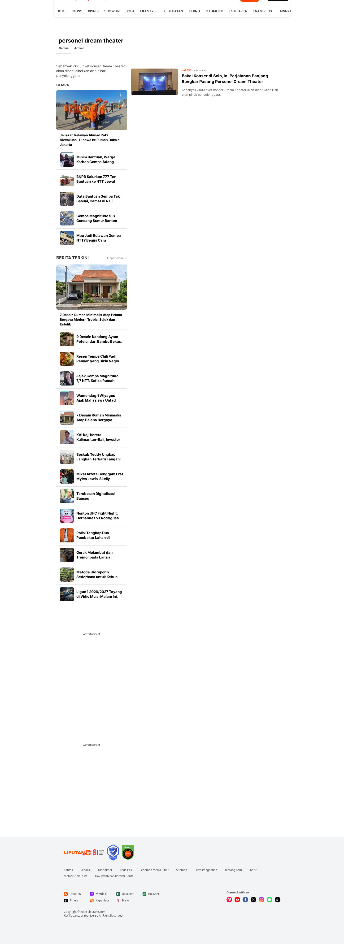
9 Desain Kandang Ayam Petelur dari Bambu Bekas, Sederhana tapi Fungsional (99, 341)
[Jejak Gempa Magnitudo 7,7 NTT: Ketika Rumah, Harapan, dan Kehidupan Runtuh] (67, 378)
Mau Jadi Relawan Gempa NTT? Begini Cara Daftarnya (98, 240)
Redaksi (85, 870)
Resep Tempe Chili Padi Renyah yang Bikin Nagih (97, 358)
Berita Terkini (72, 257)
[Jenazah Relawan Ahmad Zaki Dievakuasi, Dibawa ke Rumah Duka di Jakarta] (91, 110)
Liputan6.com (96, 912)
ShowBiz (112, 11)
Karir (253, 870)
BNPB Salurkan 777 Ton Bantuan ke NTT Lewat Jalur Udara (96, 181)
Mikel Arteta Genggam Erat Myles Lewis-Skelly (99, 476)
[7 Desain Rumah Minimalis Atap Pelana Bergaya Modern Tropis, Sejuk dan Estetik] (91, 287)
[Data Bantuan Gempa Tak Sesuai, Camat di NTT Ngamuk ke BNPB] (67, 199)
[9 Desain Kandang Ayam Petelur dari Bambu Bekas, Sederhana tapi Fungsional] (67, 339)
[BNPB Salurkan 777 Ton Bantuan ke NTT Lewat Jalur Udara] (67, 179)
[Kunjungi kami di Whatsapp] (269, 899)
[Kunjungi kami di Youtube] (237, 899)
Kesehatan (173, 11)
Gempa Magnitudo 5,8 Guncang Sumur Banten (96, 218)
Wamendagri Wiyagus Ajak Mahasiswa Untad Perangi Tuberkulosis (96, 400)
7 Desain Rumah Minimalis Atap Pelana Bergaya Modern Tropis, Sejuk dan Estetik (91, 319)
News (77, 11)
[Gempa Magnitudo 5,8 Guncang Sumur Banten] (67, 218)
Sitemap (181, 870)
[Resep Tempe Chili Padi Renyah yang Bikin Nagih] (67, 359)
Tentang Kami (234, 870)
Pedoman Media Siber (154, 870)
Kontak (68, 870)
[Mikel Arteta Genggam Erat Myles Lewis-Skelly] (67, 476)
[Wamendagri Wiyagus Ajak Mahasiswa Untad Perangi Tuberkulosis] (67, 398)
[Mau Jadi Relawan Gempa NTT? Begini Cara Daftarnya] (67, 238)
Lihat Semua (115, 258)
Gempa (62, 85)
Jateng (187, 70)
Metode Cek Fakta (75, 876)
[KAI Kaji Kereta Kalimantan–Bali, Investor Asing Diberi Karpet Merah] (67, 437)
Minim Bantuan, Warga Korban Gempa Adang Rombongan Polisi (95, 162)
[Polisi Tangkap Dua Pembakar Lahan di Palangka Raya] (67, 535)
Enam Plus (262, 11)
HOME (62, 11)
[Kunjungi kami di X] (253, 899)
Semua (64, 48)
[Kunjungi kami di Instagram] (261, 899)
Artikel (78, 48)
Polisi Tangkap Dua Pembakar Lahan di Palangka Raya (93, 538)
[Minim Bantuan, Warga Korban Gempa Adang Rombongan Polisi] (67, 159)
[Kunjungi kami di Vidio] (229, 899)
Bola (130, 11)
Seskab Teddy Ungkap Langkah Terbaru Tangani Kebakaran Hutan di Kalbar (99, 459)
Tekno (194, 11)
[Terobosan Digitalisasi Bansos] (67, 496)
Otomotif (215, 11)
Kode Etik (126, 870)
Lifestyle (149, 11)
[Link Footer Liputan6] (84, 852)
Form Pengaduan (206, 870)
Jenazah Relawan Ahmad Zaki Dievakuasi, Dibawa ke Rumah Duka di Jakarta (90, 140)
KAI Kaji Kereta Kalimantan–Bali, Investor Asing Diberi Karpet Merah (99, 439)
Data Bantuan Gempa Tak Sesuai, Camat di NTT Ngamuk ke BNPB (98, 201)
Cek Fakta (238, 11)
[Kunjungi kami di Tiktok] (277, 899)
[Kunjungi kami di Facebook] (245, 899)
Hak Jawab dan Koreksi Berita (114, 876)
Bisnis (93, 11)
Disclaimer (105, 870)
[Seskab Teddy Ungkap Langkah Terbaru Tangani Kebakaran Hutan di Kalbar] (67, 457)
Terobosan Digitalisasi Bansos (95, 496)
